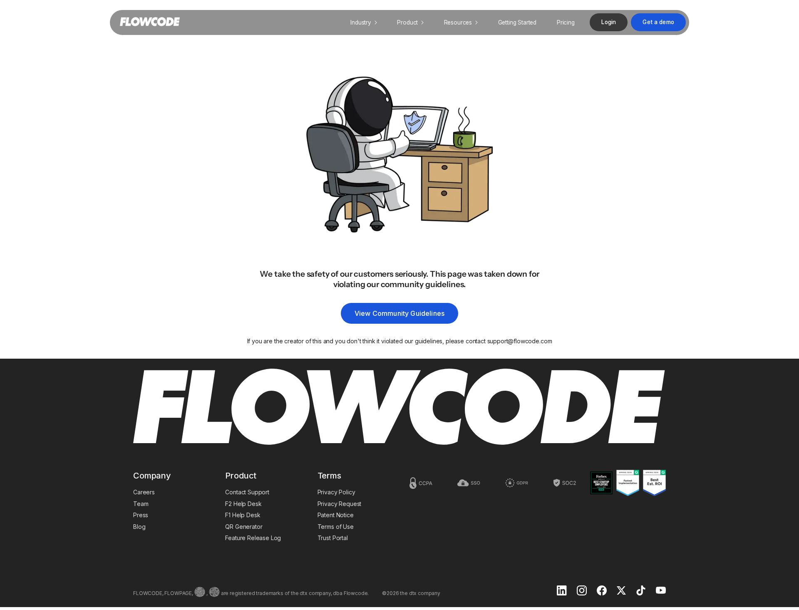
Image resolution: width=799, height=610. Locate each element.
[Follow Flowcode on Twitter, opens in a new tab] (621, 591)
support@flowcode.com (519, 341)
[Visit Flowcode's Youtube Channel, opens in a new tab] (661, 591)
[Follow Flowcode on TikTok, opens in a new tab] (641, 591)
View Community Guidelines (399, 313)
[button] (363, 22)
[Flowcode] (399, 407)
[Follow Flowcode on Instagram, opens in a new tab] (582, 591)
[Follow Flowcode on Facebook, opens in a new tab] (602, 591)
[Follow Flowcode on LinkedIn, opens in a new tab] (562, 591)
